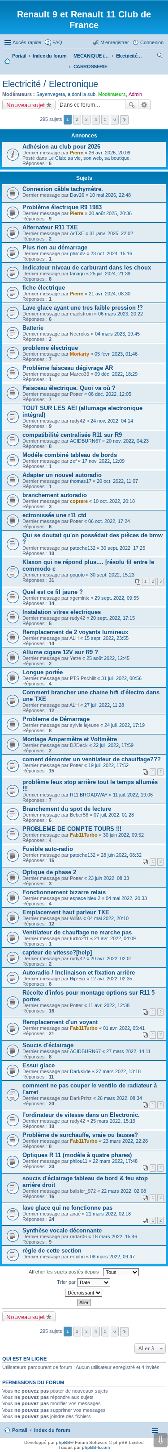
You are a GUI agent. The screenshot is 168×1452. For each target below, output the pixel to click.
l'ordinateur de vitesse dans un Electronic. (81, 1115)
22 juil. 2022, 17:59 (113, 745)
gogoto (77, 574)
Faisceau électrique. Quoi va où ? (69, 388)
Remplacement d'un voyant (60, 1022)
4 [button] (96, 119)
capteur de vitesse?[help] (57, 952)
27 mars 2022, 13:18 (118, 1071)
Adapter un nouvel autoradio (62, 475)
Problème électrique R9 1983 (62, 207)
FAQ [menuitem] (57, 42)
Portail (19, 55)
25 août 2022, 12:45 (107, 658)
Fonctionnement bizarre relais (64, 892)
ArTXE (77, 233)
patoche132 (82, 548)
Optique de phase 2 (49, 872)
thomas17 (80, 481)
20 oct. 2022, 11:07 (117, 481)
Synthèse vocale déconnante (62, 1230)
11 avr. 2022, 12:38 (108, 1005)
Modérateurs (112, 94)
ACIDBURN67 (85, 441)
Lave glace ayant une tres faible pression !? (82, 307)
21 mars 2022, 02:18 (108, 1213)
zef (73, 461)
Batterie (32, 327)
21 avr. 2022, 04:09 (115, 938)
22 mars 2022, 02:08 (123, 1191)
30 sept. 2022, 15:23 (112, 574)
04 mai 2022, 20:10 (108, 918)
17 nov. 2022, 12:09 (103, 461)
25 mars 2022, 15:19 (112, 1121)
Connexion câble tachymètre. (62, 189)
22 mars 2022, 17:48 (115, 1161)
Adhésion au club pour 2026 (61, 146)
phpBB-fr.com (96, 1447)
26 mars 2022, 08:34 (119, 1098)
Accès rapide (27, 42)
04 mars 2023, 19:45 (117, 333)
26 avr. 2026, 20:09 (109, 152)
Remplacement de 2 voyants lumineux (75, 632)
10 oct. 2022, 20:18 (114, 501)
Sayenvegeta (50, 94)
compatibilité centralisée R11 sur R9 (72, 434)
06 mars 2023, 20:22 (120, 313)
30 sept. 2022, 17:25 (123, 548)
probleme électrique (50, 347)
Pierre (76, 152)
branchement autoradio (54, 495)
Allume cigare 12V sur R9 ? (60, 652)
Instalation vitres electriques (61, 612)
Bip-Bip (77, 978)
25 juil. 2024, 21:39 (110, 273)
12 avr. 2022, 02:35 (111, 978)
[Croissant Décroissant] (84, 1293)
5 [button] (105, 119)
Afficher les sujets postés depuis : (66, 1271)
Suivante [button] (124, 119)
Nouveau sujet (25, 105)
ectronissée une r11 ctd (54, 515)
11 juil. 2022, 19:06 (133, 794)
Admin (135, 94)
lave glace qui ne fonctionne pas (67, 1207)
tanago (77, 273)
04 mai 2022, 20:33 (126, 898)
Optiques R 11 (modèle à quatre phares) (77, 1155)
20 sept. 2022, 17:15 (112, 618)
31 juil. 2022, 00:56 (121, 678)
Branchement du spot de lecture (66, 808)
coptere (79, 501)
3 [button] (86, 119)
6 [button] (114, 119)
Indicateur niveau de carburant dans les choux (86, 267)
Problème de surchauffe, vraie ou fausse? (80, 1135)
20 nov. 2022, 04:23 (127, 441)
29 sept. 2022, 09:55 (117, 598)
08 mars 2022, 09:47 (112, 1256)
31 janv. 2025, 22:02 (111, 233)
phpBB (63, 1442)
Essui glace (38, 1065)
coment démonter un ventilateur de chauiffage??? (91, 759)
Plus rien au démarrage (54, 247)
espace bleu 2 (85, 898)
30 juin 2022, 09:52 (123, 835)
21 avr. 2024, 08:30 (109, 293)
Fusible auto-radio (47, 849)
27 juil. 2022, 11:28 (104, 705)
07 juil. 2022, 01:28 (114, 814)
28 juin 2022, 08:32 (121, 855)
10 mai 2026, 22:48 (110, 195)
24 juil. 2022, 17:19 (124, 725)
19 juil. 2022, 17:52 (108, 765)
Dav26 (77, 195)
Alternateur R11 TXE (50, 227)
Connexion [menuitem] (152, 42)
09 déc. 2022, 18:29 (116, 374)
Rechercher (131, 105)
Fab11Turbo (84, 835)
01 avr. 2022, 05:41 (124, 1028)
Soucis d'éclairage (47, 1045)
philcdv (77, 253)
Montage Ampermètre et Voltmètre (69, 739)
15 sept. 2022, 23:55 (106, 638)
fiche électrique (43, 287)
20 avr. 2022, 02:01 (111, 958)
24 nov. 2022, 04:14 (111, 420)
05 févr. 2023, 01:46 (116, 354)
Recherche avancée (144, 105)
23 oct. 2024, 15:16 (111, 253)
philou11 (78, 1161)
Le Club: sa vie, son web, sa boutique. (89, 158)
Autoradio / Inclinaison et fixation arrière (78, 972)
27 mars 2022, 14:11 (128, 1051)
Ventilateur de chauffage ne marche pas (77, 932)
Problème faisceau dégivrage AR (67, 368)
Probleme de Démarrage (56, 719)
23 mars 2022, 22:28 (125, 1141)
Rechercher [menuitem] (160, 56)
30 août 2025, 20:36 (110, 213)
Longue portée (42, 672)
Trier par (67, 1282)
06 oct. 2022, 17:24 (109, 521)
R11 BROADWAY (89, 794)
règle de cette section (52, 1250)
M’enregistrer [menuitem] (114, 42)
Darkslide (80, 1071)
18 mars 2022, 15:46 (114, 1236)
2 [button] (77, 119)
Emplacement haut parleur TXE (65, 912)
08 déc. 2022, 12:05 (109, 394)
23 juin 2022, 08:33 (108, 878)
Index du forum (52, 1430)
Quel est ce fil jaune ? (52, 592)
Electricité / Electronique (50, 84)
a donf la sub (81, 94)
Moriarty (79, 354)
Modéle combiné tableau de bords (69, 455)
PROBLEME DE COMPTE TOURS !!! (71, 829)
